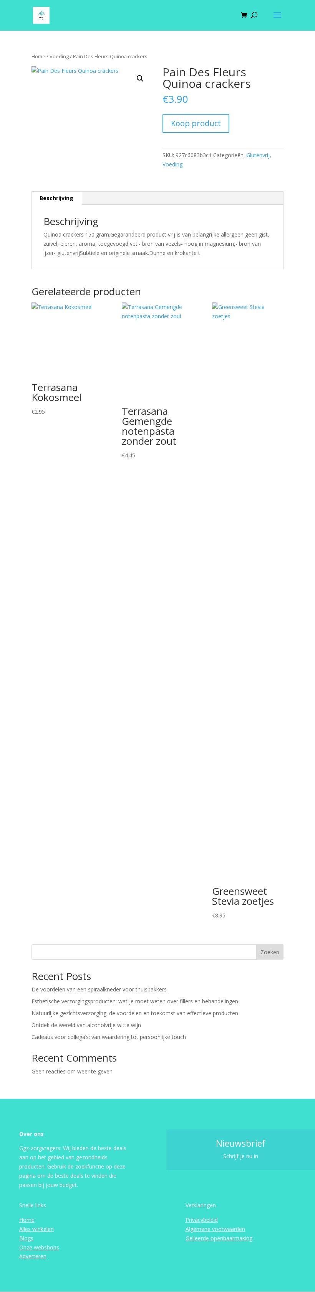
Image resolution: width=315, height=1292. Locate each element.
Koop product (196, 123)
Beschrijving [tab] (56, 198)
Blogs (26, 1238)
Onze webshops (39, 1247)
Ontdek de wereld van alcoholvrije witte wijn (86, 1025)
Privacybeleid (202, 1219)
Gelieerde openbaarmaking (219, 1238)
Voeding (59, 56)
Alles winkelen (36, 1229)
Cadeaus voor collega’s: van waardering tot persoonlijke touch (109, 1037)
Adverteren (32, 1256)
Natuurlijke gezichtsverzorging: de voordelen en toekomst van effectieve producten (135, 1013)
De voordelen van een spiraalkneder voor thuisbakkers (99, 989)
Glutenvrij (258, 155)
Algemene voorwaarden (215, 1229)
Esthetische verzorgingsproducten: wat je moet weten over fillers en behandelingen (135, 1001)
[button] (140, 78)
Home (38, 56)
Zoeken (269, 952)
